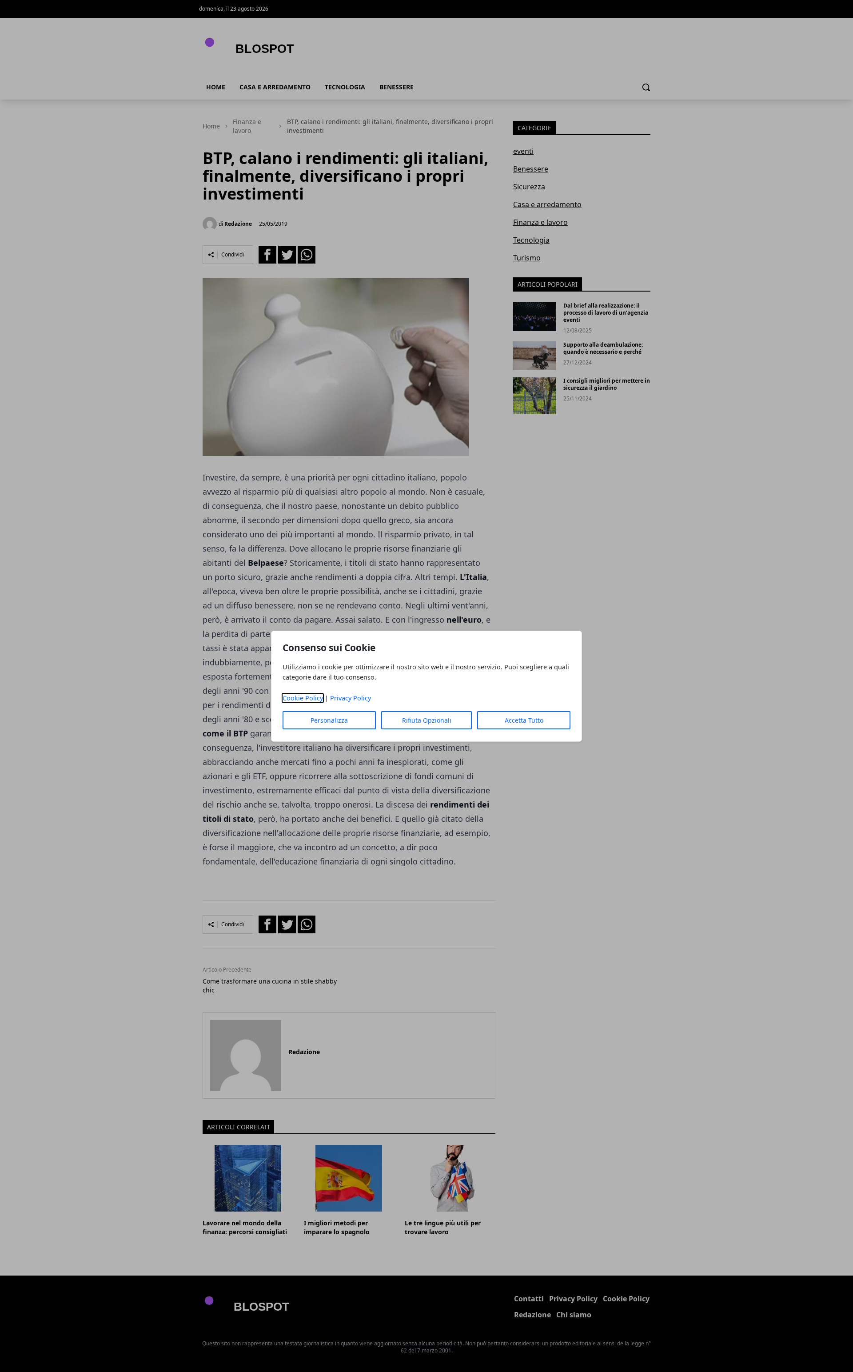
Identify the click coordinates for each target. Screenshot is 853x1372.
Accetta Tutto (524, 720)
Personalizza (329, 720)
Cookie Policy (303, 698)
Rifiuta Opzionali (426, 720)
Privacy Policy (350, 698)
